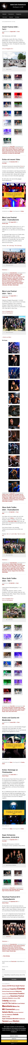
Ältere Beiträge (6, 956)
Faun (7, 993)
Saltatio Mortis (10, 282)
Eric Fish (20, 565)
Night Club (22, 568)
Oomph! (12, 281)
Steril (18, 283)
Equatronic (4, 947)
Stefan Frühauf (5, 776)
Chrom (17, 148)
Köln (12, 150)
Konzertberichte (13, 272)
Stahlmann (14, 283)
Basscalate (19, 564)
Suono (22, 569)
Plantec (22, 710)
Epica (12, 275)
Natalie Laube (5, 223)
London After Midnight (12, 279)
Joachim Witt (8, 150)
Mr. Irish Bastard (5, 710)
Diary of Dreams (9, 149)
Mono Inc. (16, 1006)
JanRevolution (15, 278)
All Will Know (11, 986)
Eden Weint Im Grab (17, 495)
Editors (12, 565)
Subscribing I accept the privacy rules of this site (13, 975)
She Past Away (8, 283)
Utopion (7, 951)
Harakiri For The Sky (6, 996)
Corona (21, 988)
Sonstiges (17, 17)
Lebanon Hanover (17, 150)
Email (3, 969)
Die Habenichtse (17, 707)
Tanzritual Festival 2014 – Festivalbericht (11, 898)
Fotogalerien (18, 14)
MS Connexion (20, 889)
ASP (3, 274)
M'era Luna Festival (6, 281)
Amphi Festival (5, 148)
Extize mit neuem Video (11, 159)
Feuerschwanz (13, 993)
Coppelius (13, 989)
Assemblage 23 (12, 148)
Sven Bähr (4, 163)
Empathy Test (21, 149)
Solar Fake (4, 1014)
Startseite (4, 14)
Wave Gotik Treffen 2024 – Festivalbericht (10, 508)
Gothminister (5, 566)
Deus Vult (9, 565)
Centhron (6, 274)
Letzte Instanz (11, 948)
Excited (8, 947)
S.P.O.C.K (4, 282)
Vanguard (14, 570)
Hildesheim (9, 278)
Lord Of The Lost (20, 279)
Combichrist (11, 274)
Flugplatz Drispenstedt (13, 497)
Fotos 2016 (12, 888)
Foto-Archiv (4, 17)
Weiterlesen (5, 269)
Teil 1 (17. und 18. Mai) (12, 534)
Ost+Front (16, 948)
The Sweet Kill (11, 153)
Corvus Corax (5, 991)
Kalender (11, 17)
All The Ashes (5, 945)
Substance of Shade (6, 949)
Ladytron (8, 568)
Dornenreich (12, 991)
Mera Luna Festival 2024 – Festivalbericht (10, 218)
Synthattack (4, 570)
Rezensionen (11, 14)
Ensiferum (4, 993)
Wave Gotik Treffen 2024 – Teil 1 (9, 579)
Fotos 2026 (12, 146)
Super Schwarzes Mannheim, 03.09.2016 (10, 836)
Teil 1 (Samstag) (10, 245)
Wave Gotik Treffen (20, 570)
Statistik (15, 1014)
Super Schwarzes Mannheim (8, 890)
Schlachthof (21, 1012)
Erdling (3, 497)
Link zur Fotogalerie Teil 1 (7, 48)
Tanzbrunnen (5, 153)
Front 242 (10, 277)
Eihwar (16, 565)
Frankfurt (21, 993)
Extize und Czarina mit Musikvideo (10, 718)
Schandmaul (16, 282)
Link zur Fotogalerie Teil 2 (7, 598)
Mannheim (14, 889)
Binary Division (5, 889)
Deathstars (17, 274)
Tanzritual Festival (15, 949)
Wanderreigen (13, 951)
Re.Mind (16, 281)
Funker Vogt (15, 277)
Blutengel (6, 989)
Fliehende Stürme (17, 947)
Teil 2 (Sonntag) (18, 245)
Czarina (22, 762)
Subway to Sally (6, 1016)
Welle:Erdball (17, 153)
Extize (3, 150)
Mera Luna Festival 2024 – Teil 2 (9, 292)
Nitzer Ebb (4, 569)
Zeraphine (10, 501)
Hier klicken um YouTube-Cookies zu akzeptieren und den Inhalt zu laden (14, 195)
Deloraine (4, 565)
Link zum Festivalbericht (7, 313)
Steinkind (21, 948)
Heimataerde (5, 948)
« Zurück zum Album (6, 337)
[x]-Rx (7, 494)
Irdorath (18, 566)
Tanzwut (9, 570)
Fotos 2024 (12, 493)
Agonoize (7, 564)
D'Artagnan (17, 494)
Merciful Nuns (17, 568)
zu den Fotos (8, 936)
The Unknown (22, 949)
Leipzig (11, 568)
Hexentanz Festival (17, 996)
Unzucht (4, 951)
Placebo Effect (10, 569)
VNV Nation (10, 285)
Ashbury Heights (13, 564)
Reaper (15, 569)
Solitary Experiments (19, 152)
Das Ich (21, 494)
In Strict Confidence (12, 566)
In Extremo (15, 998)
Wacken (16, 1021)
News (11, 211)
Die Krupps (8, 275)
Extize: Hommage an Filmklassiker (10, 771)
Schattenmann (11, 152)
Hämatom (20, 277)
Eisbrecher (15, 149)
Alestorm (4, 986)
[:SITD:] (3, 494)
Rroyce (20, 281)
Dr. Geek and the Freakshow (19, 945)
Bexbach (10, 945)
